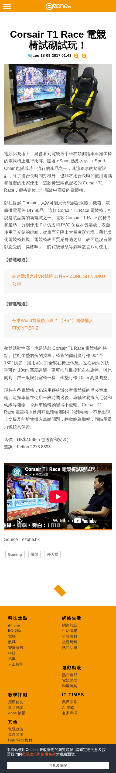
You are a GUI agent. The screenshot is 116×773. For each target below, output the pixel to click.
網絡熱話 (69, 625)
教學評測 (18, 694)
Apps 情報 (16, 713)
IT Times (73, 694)
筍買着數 (69, 636)
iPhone (14, 625)
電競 (34, 554)
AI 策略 (68, 707)
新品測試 (15, 707)
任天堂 (52, 554)
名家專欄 (69, 713)
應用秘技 (15, 702)
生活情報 (69, 630)
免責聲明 (15, 734)
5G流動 (14, 630)
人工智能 (15, 664)
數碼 (12, 642)
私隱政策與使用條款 (39, 754)
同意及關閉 (58, 765)
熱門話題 (69, 647)
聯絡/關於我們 (20, 740)
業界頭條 (69, 702)
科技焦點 (18, 618)
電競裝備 (69, 680)
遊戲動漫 (71, 667)
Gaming (15, 554)
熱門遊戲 (69, 675)
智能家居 (15, 647)
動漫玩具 (69, 686)
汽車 (12, 658)
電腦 (12, 636)
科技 (12, 653)
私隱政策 (15, 729)
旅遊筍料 (69, 642)
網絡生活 (71, 618)
